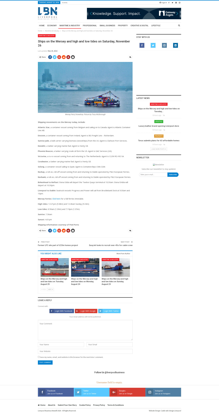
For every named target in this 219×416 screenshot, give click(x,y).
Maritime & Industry (70, 25)
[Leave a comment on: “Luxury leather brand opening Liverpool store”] (164, 130)
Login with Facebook (63, 311)
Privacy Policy (99, 405)
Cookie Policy (85, 405)
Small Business (107, 25)
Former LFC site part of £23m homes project (58, 245)
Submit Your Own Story (67, 405)
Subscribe (173, 175)
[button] (134, 13)
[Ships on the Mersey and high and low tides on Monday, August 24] (85, 267)
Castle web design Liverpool (171, 411)
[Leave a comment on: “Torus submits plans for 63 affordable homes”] (164, 144)
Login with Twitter (111, 311)
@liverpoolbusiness (115, 372)
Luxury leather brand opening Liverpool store (159, 126)
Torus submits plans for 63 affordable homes (158, 140)
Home (41, 25)
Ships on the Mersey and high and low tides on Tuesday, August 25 (54, 281)
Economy (52, 25)
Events (64, 2)
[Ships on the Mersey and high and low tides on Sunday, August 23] (116, 267)
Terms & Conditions (115, 405)
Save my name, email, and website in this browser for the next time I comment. (71, 357)
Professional (90, 25)
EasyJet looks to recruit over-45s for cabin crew (111, 245)
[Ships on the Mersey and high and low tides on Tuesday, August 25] (55, 267)
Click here (56, 198)
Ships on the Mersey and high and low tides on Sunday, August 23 (115, 281)
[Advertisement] (159, 73)
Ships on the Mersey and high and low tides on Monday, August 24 (84, 281)
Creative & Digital (139, 25)
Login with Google (88, 311)
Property (123, 25)
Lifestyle (155, 25)
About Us (51, 405)
